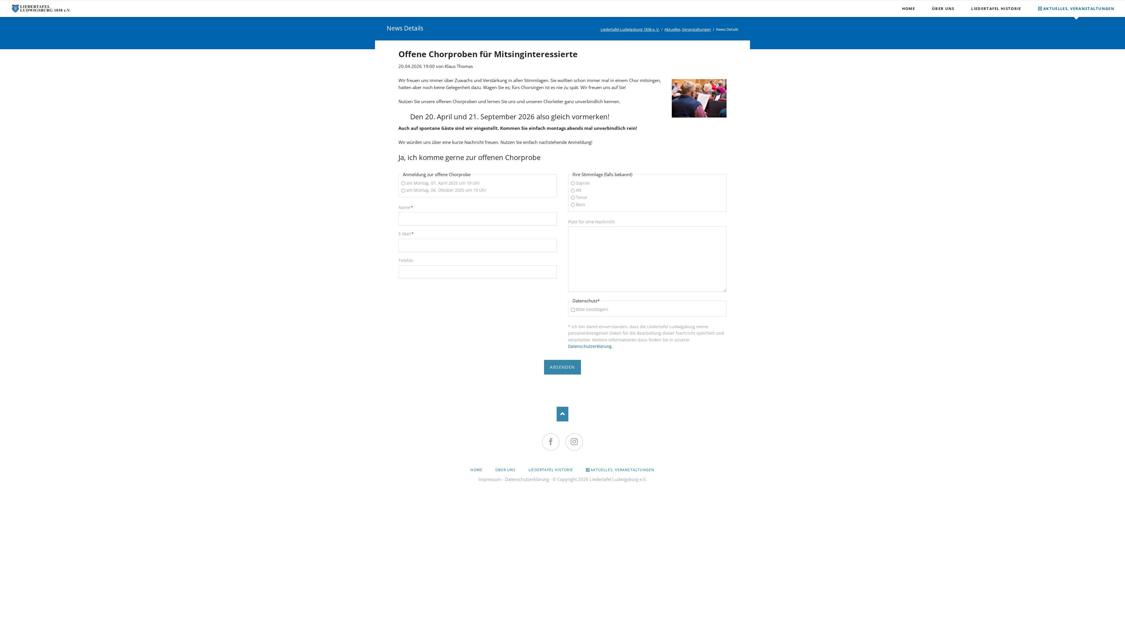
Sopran (583, 183)
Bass (580, 204)
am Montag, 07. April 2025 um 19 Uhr (443, 183)
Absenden (562, 367)
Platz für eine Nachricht (591, 221)
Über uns (505, 469)
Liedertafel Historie (551, 469)
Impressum (489, 479)
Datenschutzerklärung (590, 346)
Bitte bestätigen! (592, 309)
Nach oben (562, 414)
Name (408, 207)
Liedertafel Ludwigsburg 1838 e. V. (630, 29)
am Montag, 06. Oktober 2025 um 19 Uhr (446, 190)
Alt (578, 190)
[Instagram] (574, 442)
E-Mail (408, 233)
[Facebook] (551, 442)
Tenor (581, 197)
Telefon (405, 260)
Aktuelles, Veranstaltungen (687, 29)
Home (477, 469)
